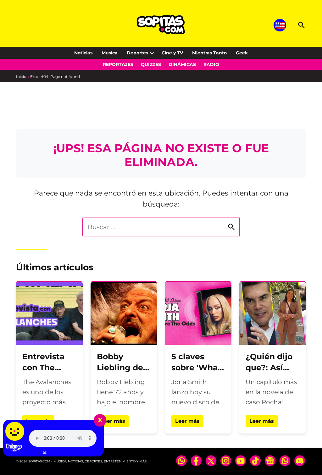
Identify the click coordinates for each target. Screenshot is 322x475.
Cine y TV (172, 53)
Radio (211, 64)
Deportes (137, 53)
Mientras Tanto (209, 53)
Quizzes (151, 64)
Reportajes (118, 64)
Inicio (21, 76)
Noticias (83, 53)
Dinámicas (182, 64)
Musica (110, 53)
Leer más (113, 421)
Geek (242, 53)
